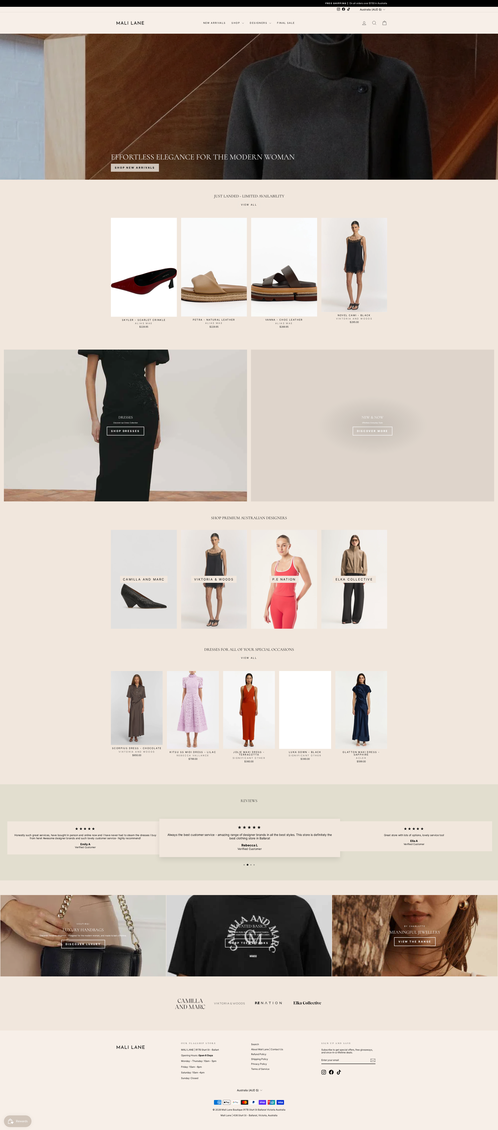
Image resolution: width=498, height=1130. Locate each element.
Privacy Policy (259, 1063)
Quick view (144, 312)
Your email (431, 583)
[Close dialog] (494, 518)
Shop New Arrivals (135, 167)
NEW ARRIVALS (214, 22)
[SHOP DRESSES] (125, 425)
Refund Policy (258, 1054)
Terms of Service (260, 1069)
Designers (259, 22)
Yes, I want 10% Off (453, 600)
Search (255, 1044)
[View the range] (415, 935)
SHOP (236, 22)
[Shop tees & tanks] (249, 935)
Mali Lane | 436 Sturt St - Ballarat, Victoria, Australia (249, 1115)
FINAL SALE (286, 22)
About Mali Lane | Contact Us (267, 1049)
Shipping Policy (259, 1059)
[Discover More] (372, 425)
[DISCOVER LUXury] (83, 935)
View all (249, 204)
